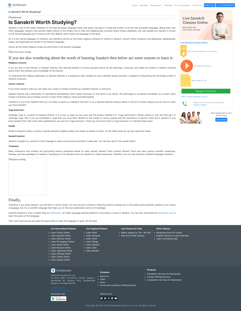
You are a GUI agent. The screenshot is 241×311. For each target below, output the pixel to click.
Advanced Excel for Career (169, 232)
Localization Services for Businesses (164, 280)
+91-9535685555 (58, 288)
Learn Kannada (93, 235)
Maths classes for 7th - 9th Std (136, 232)
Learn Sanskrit (93, 244)
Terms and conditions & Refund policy (118, 285)
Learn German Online (61, 238)
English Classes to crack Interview (172, 235)
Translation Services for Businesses (163, 274)
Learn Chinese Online (61, 253)
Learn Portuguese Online (62, 241)
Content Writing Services (159, 277)
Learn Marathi (92, 250)
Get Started (221, 120)
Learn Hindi (91, 232)
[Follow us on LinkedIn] (112, 298)
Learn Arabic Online (60, 256)
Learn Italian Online (60, 244)
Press (102, 282)
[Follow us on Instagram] (108, 298)
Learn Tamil (91, 238)
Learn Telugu (92, 241)
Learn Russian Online (60, 247)
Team (102, 279)
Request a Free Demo (206, 91)
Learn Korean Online (60, 259)
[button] (144, 5)
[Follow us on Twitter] (105, 298)
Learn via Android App (167, 238)
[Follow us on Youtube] (115, 298)
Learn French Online (60, 232)
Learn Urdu (91, 247)
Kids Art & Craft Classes (132, 235)
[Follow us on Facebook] (101, 298)
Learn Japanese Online (61, 250)
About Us (104, 276)
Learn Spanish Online (61, 235)
